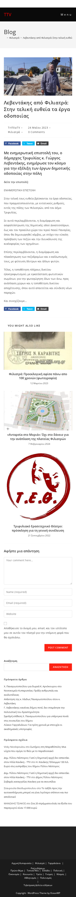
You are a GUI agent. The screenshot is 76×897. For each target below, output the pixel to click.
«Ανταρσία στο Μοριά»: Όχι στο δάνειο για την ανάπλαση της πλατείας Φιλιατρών (38, 437)
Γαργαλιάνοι (54, 863)
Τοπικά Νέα (33, 870)
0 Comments (36, 132)
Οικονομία (13, 874)
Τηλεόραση (29, 885)
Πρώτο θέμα (17, 870)
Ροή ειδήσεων (38, 868)
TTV (7, 14)
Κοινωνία (27, 874)
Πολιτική (57, 870)
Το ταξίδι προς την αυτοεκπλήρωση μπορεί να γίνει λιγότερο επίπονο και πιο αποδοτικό (36, 792)
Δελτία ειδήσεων (43, 885)
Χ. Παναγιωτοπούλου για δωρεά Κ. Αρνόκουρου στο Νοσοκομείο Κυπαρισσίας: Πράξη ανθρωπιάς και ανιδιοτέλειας (33, 691)
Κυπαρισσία (25, 863)
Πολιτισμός (46, 877)
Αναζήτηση (10, 661)
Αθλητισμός (30, 877)
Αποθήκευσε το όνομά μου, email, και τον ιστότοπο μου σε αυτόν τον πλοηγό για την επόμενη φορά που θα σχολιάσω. (36, 632)
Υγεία (39, 874)
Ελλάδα (46, 870)
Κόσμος (60, 874)
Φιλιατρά (14, 132)
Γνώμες (49, 874)
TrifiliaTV (14, 127)
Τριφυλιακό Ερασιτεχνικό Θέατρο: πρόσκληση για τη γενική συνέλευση (38, 528)
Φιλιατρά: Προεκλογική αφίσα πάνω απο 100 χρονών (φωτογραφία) (38, 376)
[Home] (5, 37)
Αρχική (15, 863)
